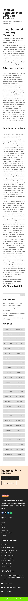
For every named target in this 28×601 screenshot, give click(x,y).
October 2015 (8, 425)
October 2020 (19, 343)
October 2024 (19, 329)
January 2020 (8, 358)
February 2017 (8, 391)
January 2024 (8, 334)
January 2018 (8, 377)
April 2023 (8, 338)
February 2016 (8, 415)
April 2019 (19, 358)
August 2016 (8, 401)
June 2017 (8, 386)
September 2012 (8, 459)
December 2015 (8, 420)
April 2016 (8, 411)
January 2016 (19, 415)
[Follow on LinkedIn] (8, 513)
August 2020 (8, 348)
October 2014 (8, 449)
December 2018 (20, 362)
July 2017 (19, 382)
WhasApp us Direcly (9, 483)
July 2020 (19, 348)
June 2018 (19, 367)
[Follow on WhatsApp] (11, 513)
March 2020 (8, 353)
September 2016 (20, 396)
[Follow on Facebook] (2, 513)
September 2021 (8, 343)
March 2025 (8, 329)
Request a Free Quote (10, 478)
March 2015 (20, 439)
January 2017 (19, 391)
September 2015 (20, 425)
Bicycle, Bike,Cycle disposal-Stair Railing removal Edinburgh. (13, 318)
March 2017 (20, 386)
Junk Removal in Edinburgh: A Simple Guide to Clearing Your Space (14, 314)
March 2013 (20, 454)
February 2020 (19, 353)
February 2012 (19, 459)
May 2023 (19, 334)
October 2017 (19, 377)
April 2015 (8, 439)
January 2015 (19, 444)
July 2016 (19, 401)
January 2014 (19, 449)
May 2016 (19, 406)
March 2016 (20, 411)
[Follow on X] (5, 513)
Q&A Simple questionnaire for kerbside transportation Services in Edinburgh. (12, 304)
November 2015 (19, 420)
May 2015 (19, 435)
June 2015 (8, 435)
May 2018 (8, 372)
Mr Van (6, 21)
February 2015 (8, 444)
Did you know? (6, 310)
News (10, 23)
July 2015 (19, 430)
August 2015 (8, 430)
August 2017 (8, 382)
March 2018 (20, 372)
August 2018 (8, 367)
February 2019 (8, 362)
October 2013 (8, 454)
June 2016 (8, 406)
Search (22, 294)
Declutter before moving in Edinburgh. (12, 308)
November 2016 (8, 396)
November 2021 (19, 338)
